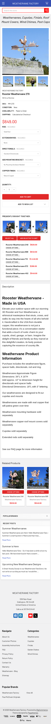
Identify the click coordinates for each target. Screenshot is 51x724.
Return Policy (7, 658)
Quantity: (7, 184)
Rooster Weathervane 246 (17, 244)
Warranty (5, 667)
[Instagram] (20, 615)
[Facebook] (15, 615)
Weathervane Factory (10, 693)
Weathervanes (33, 637)
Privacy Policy (7, 654)
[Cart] (47, 3)
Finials (30, 645)
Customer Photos (9, 641)
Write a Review (8, 98)
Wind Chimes (33, 654)
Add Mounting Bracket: (17, 160)
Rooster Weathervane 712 (17, 259)
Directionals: (13, 149)
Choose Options (12, 248)
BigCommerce (42, 710)
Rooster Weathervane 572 (17, 266)
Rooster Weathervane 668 (17, 252)
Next (48, 486)
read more (6, 540)
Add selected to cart (29, 238)
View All (29, 693)
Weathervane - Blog (10, 671)
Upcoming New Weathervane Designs (21, 564)
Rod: (8, 127)
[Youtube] (30, 615)
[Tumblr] (25, 615)
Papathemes (33, 713)
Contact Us (6, 662)
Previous (3, 486)
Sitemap (5, 675)
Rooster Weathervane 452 (17, 273)
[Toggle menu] (3, 3)
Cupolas (31, 641)
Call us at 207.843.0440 (25, 609)
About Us (5, 637)
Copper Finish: (13, 170)
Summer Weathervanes (14, 528)
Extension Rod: (13, 138)
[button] (25, 204)
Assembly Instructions (11, 645)
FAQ (3, 649)
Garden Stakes (33, 649)
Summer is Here (10, 546)
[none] (25, 51)
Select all (9, 238)
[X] (35, 615)
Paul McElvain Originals (11, 697)
